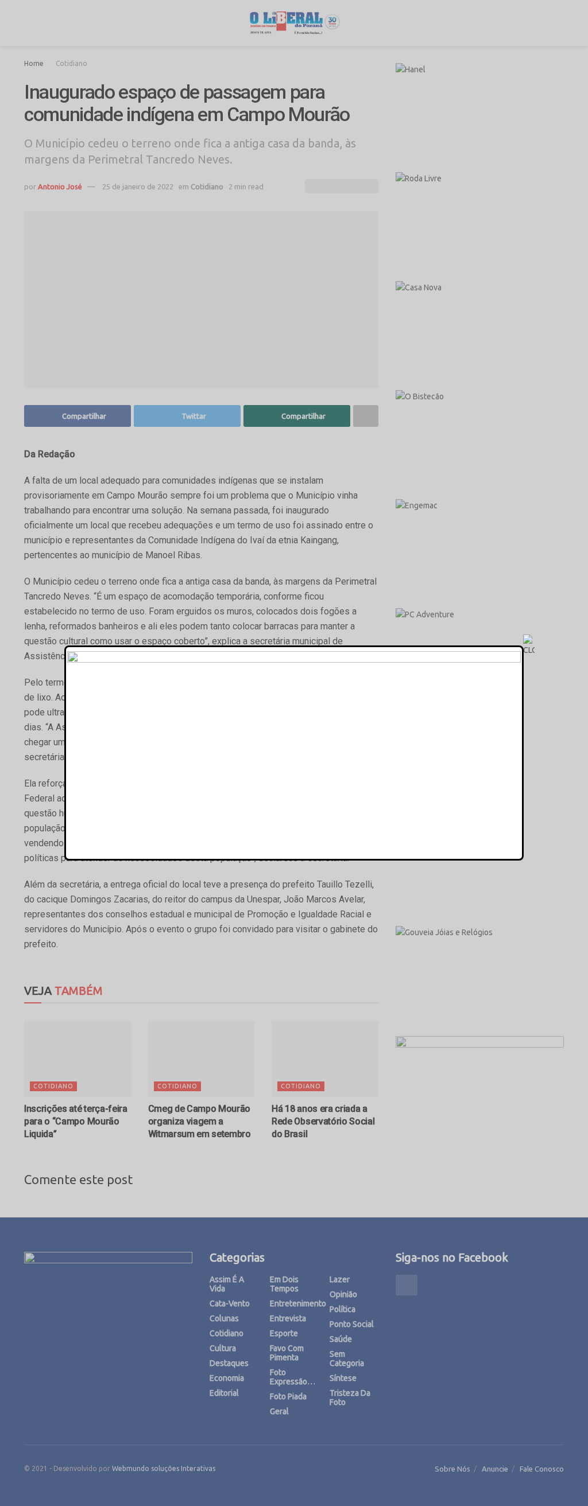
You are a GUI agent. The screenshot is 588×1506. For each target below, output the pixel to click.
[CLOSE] (529, 645)
